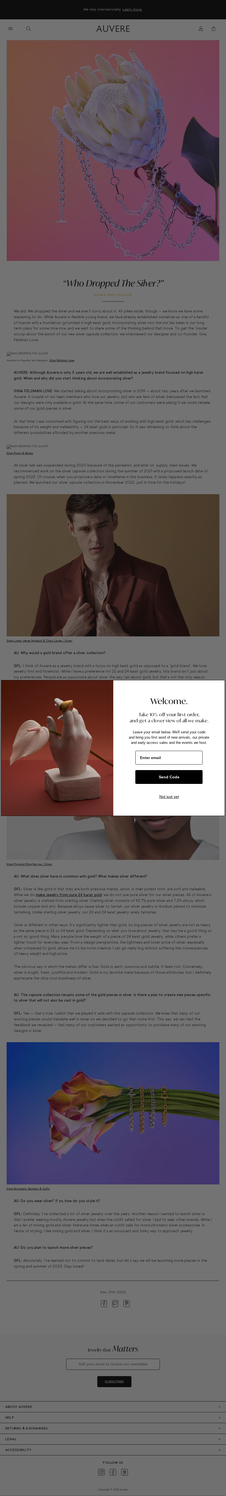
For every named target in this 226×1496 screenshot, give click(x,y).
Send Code (169, 777)
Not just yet (169, 796)
